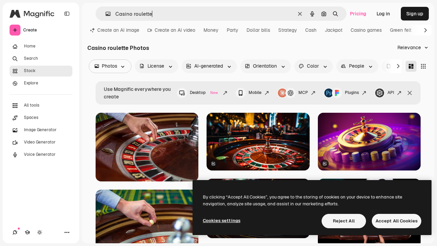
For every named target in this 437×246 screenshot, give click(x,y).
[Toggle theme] (39, 232)
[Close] (409, 93)
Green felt (400, 30)
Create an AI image (118, 30)
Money (210, 30)
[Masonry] (411, 66)
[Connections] (15, 232)
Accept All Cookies (397, 221)
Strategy (287, 30)
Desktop (204, 92)
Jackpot (333, 30)
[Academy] (27, 232)
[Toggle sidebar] (66, 13)
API (390, 92)
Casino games (366, 30)
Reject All (344, 221)
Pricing (358, 14)
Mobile (255, 92)
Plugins (352, 92)
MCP (303, 92)
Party (232, 30)
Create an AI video (175, 30)
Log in (383, 14)
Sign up (414, 14)
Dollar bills (258, 30)
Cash (310, 30)
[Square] (423, 66)
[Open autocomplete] (105, 13)
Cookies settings (221, 220)
